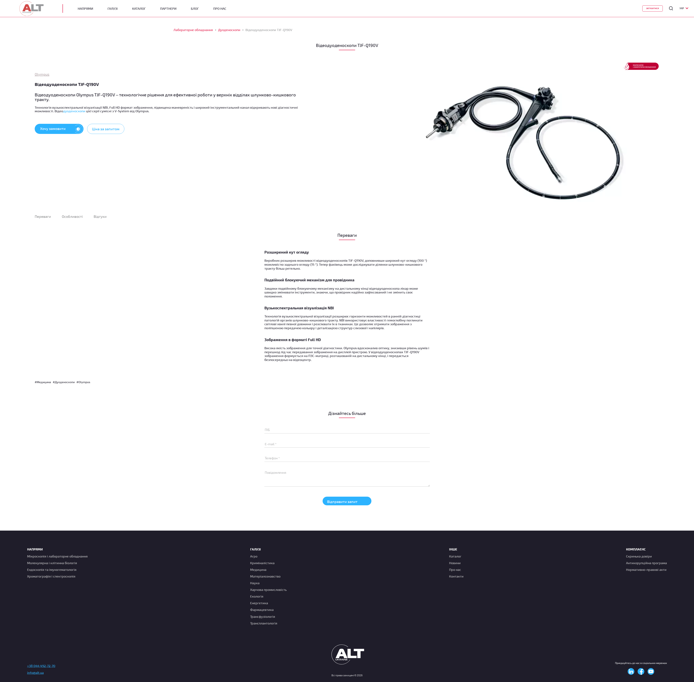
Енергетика (259, 603)
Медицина (258, 570)
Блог (195, 8)
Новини (455, 563)
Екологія (256, 596)
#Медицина (43, 382)
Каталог (139, 8)
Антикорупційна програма (646, 563)
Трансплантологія (263, 623)
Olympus (42, 74)
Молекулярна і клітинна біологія (52, 563)
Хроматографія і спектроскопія (51, 576)
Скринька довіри (639, 556)
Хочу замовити (53, 128)
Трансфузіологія (262, 616)
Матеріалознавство (265, 576)
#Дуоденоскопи (64, 382)
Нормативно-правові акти (646, 570)
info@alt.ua (35, 673)
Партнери (168, 8)
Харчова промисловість (268, 590)
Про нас (455, 570)
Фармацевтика (262, 610)
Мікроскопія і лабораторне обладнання (57, 556)
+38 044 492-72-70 (41, 666)
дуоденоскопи (74, 111)
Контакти (456, 576)
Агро (253, 556)
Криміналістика (262, 563)
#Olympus (83, 382)
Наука (255, 583)
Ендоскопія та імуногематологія (51, 570)
